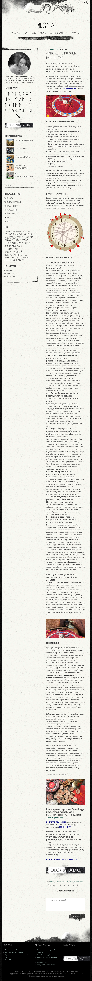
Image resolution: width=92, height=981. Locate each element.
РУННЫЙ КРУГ (65, 827)
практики (23, 243)
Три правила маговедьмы (24, 140)
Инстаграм (11, 276)
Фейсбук (9, 270)
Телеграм (10, 273)
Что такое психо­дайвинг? (14, 952)
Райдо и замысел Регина (46, 965)
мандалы (27, 236)
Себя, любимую (20, 148)
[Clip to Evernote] (73, 885)
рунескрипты (11, 258)
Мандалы (10, 198)
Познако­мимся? (11, 950)
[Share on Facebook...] (57, 885)
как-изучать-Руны (12, 237)
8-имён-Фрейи (9, 232)
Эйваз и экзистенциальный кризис (24, 175)
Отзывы (76, 33)
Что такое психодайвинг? (24, 157)
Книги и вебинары (59, 33)
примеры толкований (13, 250)
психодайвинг (12, 255)
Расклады (11, 234)
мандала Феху (42, 962)
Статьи (43, 33)
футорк (20, 260)
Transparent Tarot (22, 232)
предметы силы (13, 246)
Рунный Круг (11, 213)
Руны (8, 217)
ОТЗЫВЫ (8, 960)
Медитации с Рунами (14, 202)
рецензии (24, 255)
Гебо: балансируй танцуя (46, 955)
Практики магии (12, 206)
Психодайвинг (12, 209)
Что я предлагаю (71, 950)
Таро (8, 221)
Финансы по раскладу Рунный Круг (61, 55)
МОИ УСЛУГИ (30, 33)
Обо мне (16, 33)
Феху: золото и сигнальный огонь (21, 166)
